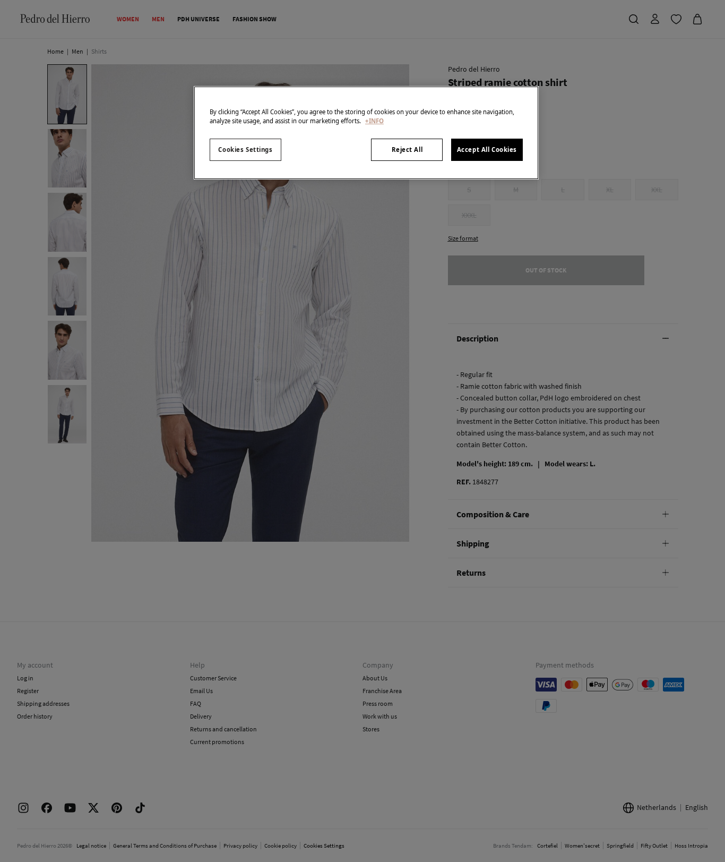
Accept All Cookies (487, 149)
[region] (366, 133)
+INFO (374, 121)
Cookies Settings (245, 149)
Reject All (407, 149)
